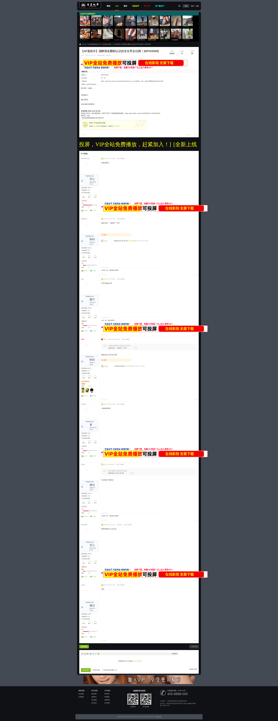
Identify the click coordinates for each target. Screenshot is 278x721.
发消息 (94, 210)
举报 (195, 135)
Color (85, 654)
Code (96, 654)
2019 (89, 315)
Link (90, 654)
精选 (108, 6)
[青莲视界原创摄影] (90, 7)
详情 (129, 241)
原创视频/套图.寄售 (94, 44)
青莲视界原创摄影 (80, 44)
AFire (82, 55)
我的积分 (94, 697)
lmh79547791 (85, 158)
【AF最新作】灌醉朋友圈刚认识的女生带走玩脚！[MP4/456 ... (132, 44)
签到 (125, 6)
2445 (95, 561)
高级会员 (84, 321)
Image (88, 654)
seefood (83, 404)
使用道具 (188, 135)
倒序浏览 (108, 55)
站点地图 (81, 694)
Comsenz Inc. (135, 717)
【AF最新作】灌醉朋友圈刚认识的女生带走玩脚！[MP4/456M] (120, 51)
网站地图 (158, 717)
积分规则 (94, 700)
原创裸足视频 (107, 44)
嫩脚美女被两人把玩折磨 (155, 40)
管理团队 (107, 697)
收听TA (86, 210)
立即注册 (117, 126)
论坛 (117, 6)
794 (83, 376)
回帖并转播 (96, 670)
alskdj (106, 366)
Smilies (98, 654)
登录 (192, 6)
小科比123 (84, 219)
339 (89, 195)
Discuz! (149, 717)
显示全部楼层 (121, 158)
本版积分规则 (193, 669)
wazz (82, 279)
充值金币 (135, 6)
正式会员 (84, 200)
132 (89, 255)
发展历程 (107, 700)
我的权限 (94, 694)
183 (95, 440)
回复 (85, 135)
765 (89, 561)
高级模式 (174, 653)
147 (95, 255)
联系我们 (107, 694)
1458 (89, 376)
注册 (197, 6)
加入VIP (147, 6)
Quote (93, 654)
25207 (90, 386)
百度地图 (81, 697)
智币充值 (94, 703)
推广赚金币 (159, 6)
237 (95, 501)
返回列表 (195, 646)
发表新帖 (84, 646)
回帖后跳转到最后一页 (110, 670)
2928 (95, 315)
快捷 (186, 6)
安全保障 (107, 703)
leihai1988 (84, 525)
